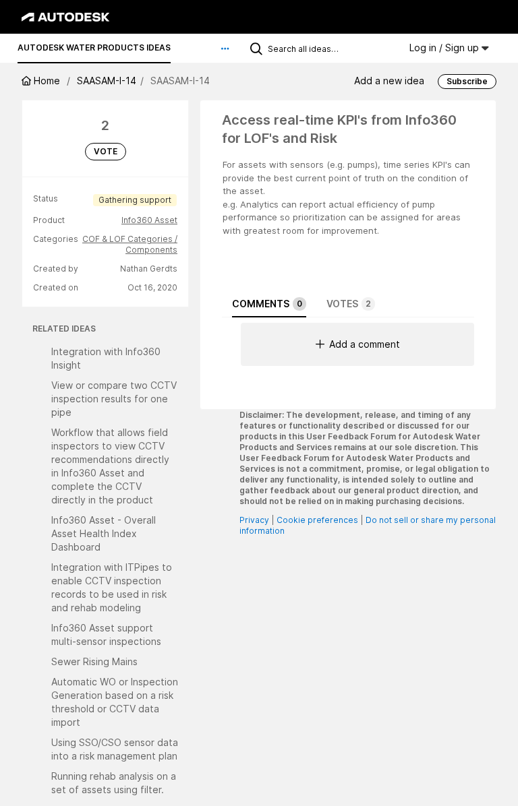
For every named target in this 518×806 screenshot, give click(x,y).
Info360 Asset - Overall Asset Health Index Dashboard (103, 533)
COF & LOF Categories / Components (129, 244)
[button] (225, 48)
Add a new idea (389, 80)
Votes (348, 303)
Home (47, 80)
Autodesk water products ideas (94, 47)
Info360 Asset (149, 220)
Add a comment (364, 344)
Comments (267, 303)
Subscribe (467, 81)
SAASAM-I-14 (106, 80)
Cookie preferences (317, 520)
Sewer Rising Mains (94, 661)
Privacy (254, 520)
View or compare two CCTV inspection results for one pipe (114, 398)
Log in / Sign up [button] (445, 47)
